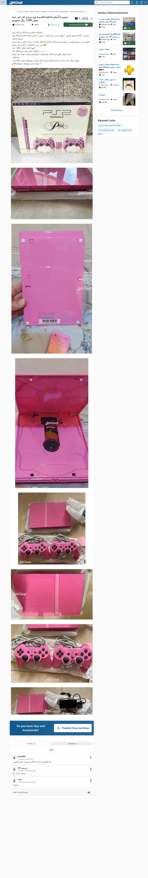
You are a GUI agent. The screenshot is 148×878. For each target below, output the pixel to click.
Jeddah (44, 11)
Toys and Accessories (78, 11)
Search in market (106, 2)
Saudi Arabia (28, 11)
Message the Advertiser (76, 25)
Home (20, 11)
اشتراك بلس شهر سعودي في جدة (110, 125)
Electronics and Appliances (58, 11)
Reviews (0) (72, 744)
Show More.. (117, 110)
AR (145, 2)
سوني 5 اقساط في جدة (106, 130)
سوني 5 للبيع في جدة (125, 130)
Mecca (37, 11)
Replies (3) (31, 744)
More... (101, 134)
